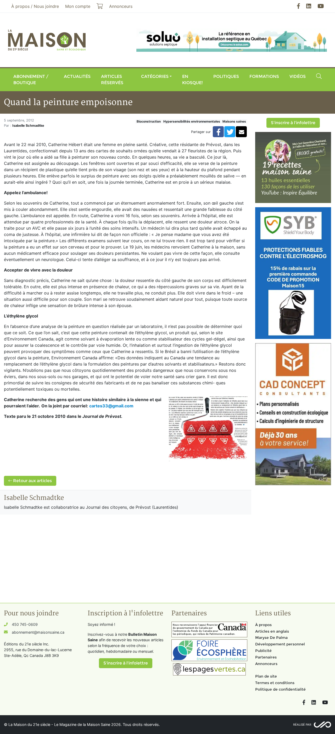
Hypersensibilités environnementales (191, 121)
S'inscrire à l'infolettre (293, 122)
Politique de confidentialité (280, 689)
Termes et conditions (274, 682)
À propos (263, 624)
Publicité (263, 650)
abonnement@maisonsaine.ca (38, 632)
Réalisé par (302, 724)
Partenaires (266, 657)
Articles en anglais (272, 631)
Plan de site (266, 676)
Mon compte (77, 6)
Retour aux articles (32, 480)
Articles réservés (112, 79)
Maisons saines (234, 121)
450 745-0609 (25, 624)
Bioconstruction (149, 121)
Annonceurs (266, 663)
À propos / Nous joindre (35, 6)
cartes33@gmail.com (111, 405)
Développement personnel (280, 644)
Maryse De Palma (271, 637)
